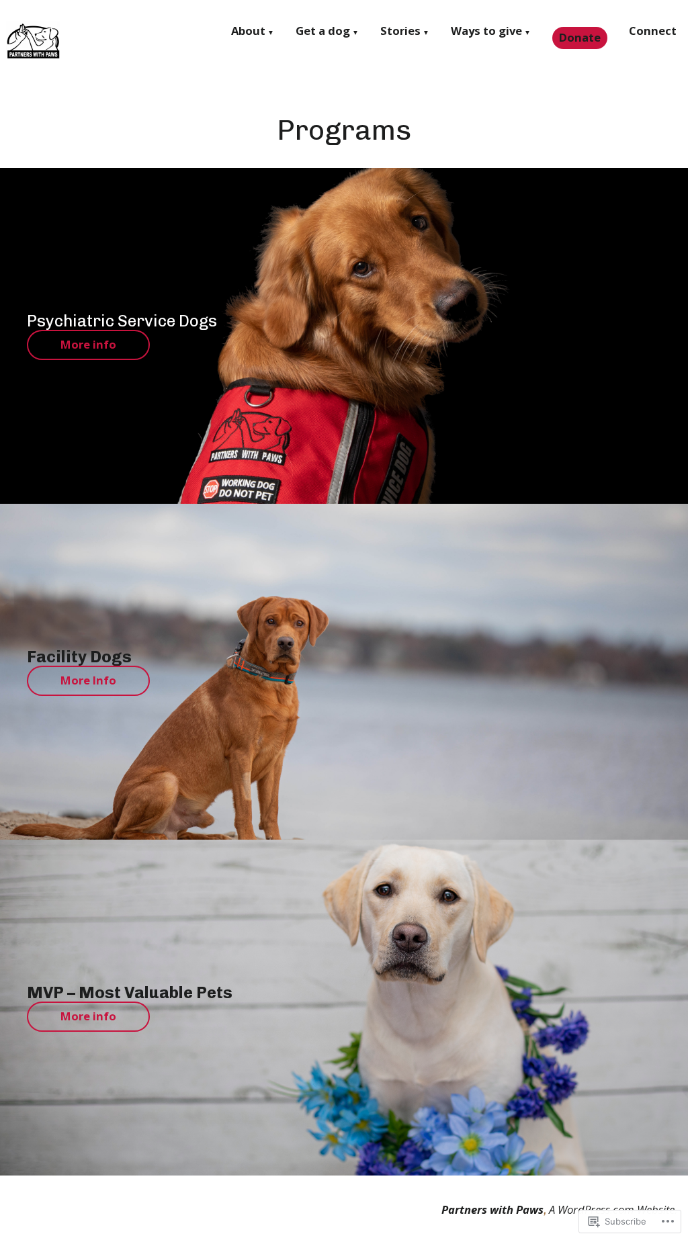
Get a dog (323, 32)
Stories (400, 32)
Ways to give (486, 32)
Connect (653, 32)
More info (88, 344)
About (248, 32)
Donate (580, 37)
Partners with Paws (492, 1209)
